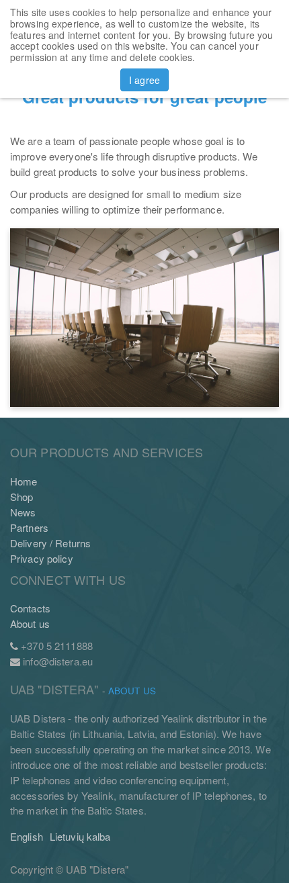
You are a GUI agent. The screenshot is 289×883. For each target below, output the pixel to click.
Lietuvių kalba (80, 836)
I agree (144, 80)
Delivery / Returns (50, 543)
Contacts (30, 608)
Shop (21, 497)
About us (30, 623)
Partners (29, 527)
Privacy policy (41, 558)
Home (23, 481)
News (23, 512)
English (26, 836)
